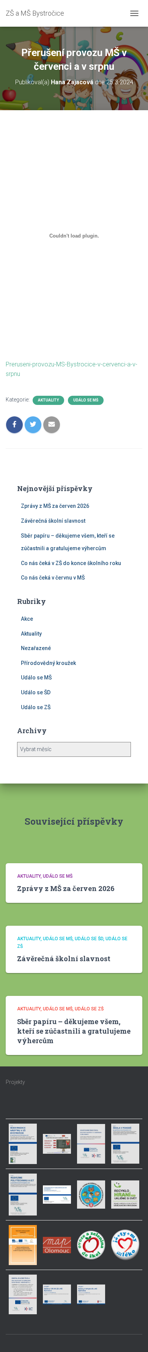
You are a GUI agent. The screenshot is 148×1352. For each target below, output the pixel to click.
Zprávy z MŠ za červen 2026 (55, 506)
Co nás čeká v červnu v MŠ (53, 578)
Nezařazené (36, 648)
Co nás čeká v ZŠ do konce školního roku (71, 563)
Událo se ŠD (35, 692)
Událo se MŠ (85, 400)
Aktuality (48, 400)
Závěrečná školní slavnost (53, 521)
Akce (27, 619)
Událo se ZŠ (35, 707)
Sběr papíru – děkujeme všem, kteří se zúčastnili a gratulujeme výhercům (74, 1031)
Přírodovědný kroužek (48, 663)
